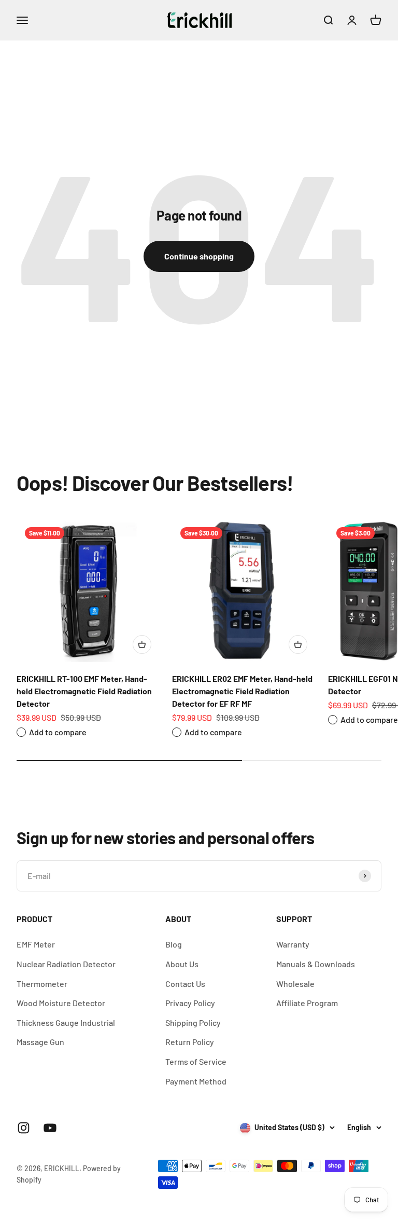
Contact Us (185, 983)
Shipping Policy (193, 1022)
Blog (173, 944)
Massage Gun (40, 1042)
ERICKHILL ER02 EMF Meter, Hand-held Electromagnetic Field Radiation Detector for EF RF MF (242, 691)
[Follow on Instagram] (24, 1128)
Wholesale (295, 983)
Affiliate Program (307, 1003)
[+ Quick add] (142, 644)
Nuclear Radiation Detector (66, 964)
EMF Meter (36, 944)
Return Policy (189, 1042)
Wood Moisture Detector (61, 1003)
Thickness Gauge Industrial (66, 1022)
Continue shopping (199, 256)
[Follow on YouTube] (50, 1128)
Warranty (292, 944)
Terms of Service (195, 1061)
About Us (181, 964)
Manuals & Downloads (315, 964)
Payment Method (195, 1081)
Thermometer (42, 983)
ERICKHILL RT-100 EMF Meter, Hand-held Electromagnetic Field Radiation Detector (84, 691)
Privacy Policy (190, 1003)
